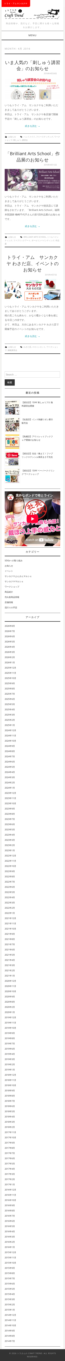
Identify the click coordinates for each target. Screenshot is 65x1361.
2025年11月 (10, 672)
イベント (9, 570)
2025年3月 (10, 714)
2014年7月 (10, 1341)
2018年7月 (10, 1100)
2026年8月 (10, 625)
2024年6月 (10, 761)
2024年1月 (10, 787)
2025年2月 (10, 719)
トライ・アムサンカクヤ (15, 3)
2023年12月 (10, 793)
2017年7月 (10, 1153)
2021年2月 (10, 970)
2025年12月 (10, 667)
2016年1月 (10, 1247)
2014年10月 (10, 1325)
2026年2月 (10, 657)
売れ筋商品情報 (12, 597)
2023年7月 (10, 819)
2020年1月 (10, 1012)
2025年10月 (10, 678)
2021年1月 (10, 975)
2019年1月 (10, 1069)
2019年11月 (10, 1022)
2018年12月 (10, 1074)
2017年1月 (10, 1184)
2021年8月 (10, 939)
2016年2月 (10, 1241)
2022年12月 (10, 855)
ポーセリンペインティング (43, 240)
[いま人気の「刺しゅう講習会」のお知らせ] (32, 89)
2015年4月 (10, 1294)
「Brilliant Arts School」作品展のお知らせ (32, 157)
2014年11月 (10, 1320)
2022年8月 (10, 876)
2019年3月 (10, 1059)
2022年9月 (10, 871)
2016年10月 (10, 1200)
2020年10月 (10, 991)
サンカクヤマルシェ (14, 581)
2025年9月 (10, 683)
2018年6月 (10, 1106)
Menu (32, 35)
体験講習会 (12, 350)
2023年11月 (10, 798)
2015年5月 (10, 1288)
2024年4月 (10, 772)
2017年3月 (10, 1174)
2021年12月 (10, 918)
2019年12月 (10, 1017)
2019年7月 (10, 1043)
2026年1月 (10, 662)
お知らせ (12, 136)
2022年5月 (10, 892)
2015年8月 (10, 1273)
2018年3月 (10, 1121)
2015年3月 (10, 1299)
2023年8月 (10, 813)
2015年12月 (10, 1252)
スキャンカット (39, 347)
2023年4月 (10, 834)
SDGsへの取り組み (14, 560)
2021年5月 (10, 954)
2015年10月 (10, 1262)
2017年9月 (10, 1142)
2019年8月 (10, 1038)
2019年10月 (10, 1027)
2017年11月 (10, 1132)
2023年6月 (10, 824)
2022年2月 (10, 907)
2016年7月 (10, 1215)
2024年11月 (10, 735)
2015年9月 (10, 1268)
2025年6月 (10, 699)
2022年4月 (10, 897)
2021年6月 (10, 949)
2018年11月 (10, 1080)
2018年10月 (10, 1085)
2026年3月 (10, 652)
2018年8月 (10, 1095)
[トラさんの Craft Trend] (32, 13)
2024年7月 (10, 756)
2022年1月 (10, 913)
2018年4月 (10, 1116)
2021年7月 (10, 944)
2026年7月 (10, 631)
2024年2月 (10, 782)
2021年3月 (10, 965)
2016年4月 (10, 1231)
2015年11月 (10, 1257)
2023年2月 (10, 845)
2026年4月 (10, 646)
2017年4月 (10, 1168)
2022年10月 (10, 866)
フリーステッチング (44, 136)
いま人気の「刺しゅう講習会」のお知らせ (32, 65)
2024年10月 (10, 740)
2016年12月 (10, 1189)
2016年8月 (10, 1210)
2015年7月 (10, 1278)
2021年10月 (10, 928)
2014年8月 (10, 1335)
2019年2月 (10, 1064)
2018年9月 (10, 1090)
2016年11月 (10, 1194)
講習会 (25, 140)
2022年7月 (10, 881)
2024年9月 (10, 746)
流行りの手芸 (11, 607)
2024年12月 (10, 730)
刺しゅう (17, 140)
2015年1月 (10, 1309)
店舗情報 (9, 602)
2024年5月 (10, 766)
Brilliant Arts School (35, 237)
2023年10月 (10, 803)
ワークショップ (12, 586)
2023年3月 (10, 839)
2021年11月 (10, 923)
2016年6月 (10, 1221)
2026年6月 (10, 636)
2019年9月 (10, 1033)
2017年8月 (10, 1147)
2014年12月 (10, 1314)
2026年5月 (10, 641)
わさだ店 (27, 347)
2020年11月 (10, 986)
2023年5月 (10, 829)
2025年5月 (10, 704)
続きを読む (32, 126)
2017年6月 (10, 1158)
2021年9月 (10, 933)
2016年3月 (10, 1236)
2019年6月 (10, 1048)
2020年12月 (10, 980)
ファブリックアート (22, 240)
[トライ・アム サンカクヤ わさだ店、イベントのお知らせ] (32, 290)
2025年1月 (10, 725)
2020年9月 (10, 996)
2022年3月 (10, 902)
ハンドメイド (29, 136)
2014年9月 (10, 1330)
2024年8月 (10, 751)
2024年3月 (10, 777)
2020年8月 (10, 1001)
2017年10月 (10, 1137)
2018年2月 (10, 1127)
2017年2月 (10, 1179)
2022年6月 (10, 886)
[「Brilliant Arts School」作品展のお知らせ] (32, 180)
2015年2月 (10, 1304)
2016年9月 (10, 1205)
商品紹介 (9, 591)
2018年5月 (10, 1111)
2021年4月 (10, 960)
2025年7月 (10, 693)
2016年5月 (10, 1226)
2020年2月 (10, 1007)
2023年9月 (10, 808)
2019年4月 (10, 1054)
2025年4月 (10, 709)
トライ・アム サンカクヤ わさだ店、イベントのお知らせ (32, 263)
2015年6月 (10, 1283)
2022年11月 (10, 860)
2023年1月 (10, 850)
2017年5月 (10, 1163)
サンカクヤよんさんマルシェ (18, 576)
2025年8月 (10, 688)
